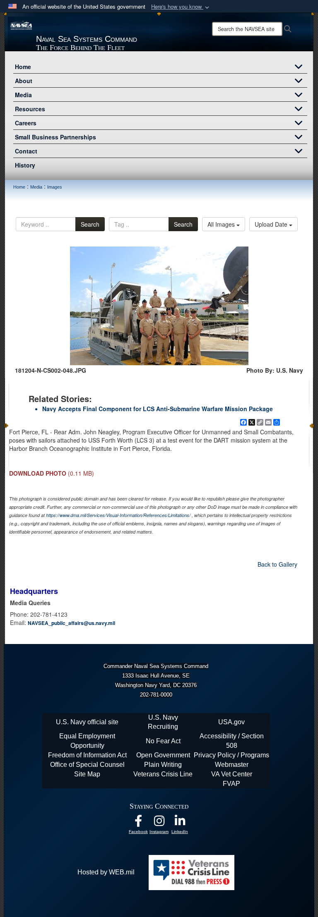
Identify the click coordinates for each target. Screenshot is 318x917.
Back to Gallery (277, 564)
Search (90, 224)
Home (23, 66)
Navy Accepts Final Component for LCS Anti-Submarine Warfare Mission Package (157, 409)
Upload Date (272, 224)
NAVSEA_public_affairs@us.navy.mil (71, 623)
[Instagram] (159, 822)
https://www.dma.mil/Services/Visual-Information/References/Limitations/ (118, 515)
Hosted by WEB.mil (106, 872)
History (25, 165)
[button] (181, 6)
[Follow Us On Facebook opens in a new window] (138, 822)
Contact (26, 151)
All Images (221, 224)
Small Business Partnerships (55, 137)
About (23, 81)
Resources (30, 109)
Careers (25, 123)
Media (23, 95)
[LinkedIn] (179, 822)
